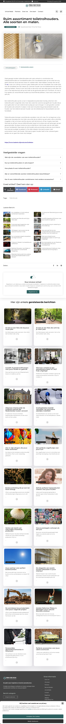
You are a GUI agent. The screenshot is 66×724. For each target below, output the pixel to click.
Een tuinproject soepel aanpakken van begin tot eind (21, 237)
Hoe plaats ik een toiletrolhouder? (33, 168)
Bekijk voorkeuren (33, 721)
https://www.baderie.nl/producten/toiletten (19, 142)
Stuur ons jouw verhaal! (33, 282)
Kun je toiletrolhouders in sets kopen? (33, 163)
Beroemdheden (49, 687)
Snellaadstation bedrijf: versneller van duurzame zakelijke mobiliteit (45, 409)
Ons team (33, 11)
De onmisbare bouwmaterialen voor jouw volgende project (17, 608)
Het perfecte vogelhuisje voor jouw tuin (47, 448)
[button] (62, 703)
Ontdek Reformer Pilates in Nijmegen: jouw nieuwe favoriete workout (46, 609)
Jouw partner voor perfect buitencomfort (15, 568)
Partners (17, 11)
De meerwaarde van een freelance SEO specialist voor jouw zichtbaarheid (51, 244)
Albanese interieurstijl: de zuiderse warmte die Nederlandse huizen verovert (21, 255)
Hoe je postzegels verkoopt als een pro (47, 528)
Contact (40, 11)
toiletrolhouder (13, 198)
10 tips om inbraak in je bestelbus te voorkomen (21, 243)
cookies (29, 709)
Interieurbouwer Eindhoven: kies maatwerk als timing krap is (51, 249)
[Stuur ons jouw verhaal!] (33, 276)
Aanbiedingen (10, 27)
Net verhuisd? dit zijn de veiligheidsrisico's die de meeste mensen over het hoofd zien (51, 232)
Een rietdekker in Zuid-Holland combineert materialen (20, 213)
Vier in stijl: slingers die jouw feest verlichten (16, 448)
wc (8, 84)
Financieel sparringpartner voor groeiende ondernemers (20, 225)
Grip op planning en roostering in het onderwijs (51, 225)
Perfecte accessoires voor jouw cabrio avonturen (48, 648)
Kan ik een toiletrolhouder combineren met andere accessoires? (33, 179)
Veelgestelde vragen (27, 67)
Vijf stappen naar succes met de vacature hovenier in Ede (20, 231)
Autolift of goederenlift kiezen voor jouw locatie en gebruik (51, 219)
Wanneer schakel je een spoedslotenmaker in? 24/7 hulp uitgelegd (51, 238)
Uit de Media (9, 11)
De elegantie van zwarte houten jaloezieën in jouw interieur (46, 569)
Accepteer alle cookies (33, 716)
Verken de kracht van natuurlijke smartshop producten (13, 529)
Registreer (47, 695)
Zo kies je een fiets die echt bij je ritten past (20, 219)
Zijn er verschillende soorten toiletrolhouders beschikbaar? (33, 174)
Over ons (25, 11)
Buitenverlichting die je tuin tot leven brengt (17, 488)
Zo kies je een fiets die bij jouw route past (52, 213)
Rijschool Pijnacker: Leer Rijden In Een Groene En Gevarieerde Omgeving (20, 250)
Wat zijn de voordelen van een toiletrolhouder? (33, 157)
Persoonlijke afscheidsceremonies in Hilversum (14, 649)
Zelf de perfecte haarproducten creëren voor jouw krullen (48, 488)
